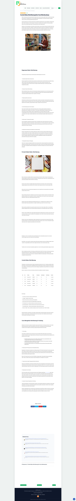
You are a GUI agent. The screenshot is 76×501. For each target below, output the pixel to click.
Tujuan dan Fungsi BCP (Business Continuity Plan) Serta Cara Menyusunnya (35, 447)
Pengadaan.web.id (40, 492)
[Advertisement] (38, 57)
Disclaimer (43, 494)
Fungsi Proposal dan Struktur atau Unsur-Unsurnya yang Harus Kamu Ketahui (35, 456)
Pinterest (40, 406)
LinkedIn (45, 406)
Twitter (37, 406)
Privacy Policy (40, 494)
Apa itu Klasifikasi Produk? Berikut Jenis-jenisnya (32, 451)
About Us (32, 494)
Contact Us (35, 494)
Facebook (32, 406)
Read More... (26, 444)
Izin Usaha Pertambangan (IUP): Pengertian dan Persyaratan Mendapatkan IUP (35, 438)
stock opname (47, 372)
